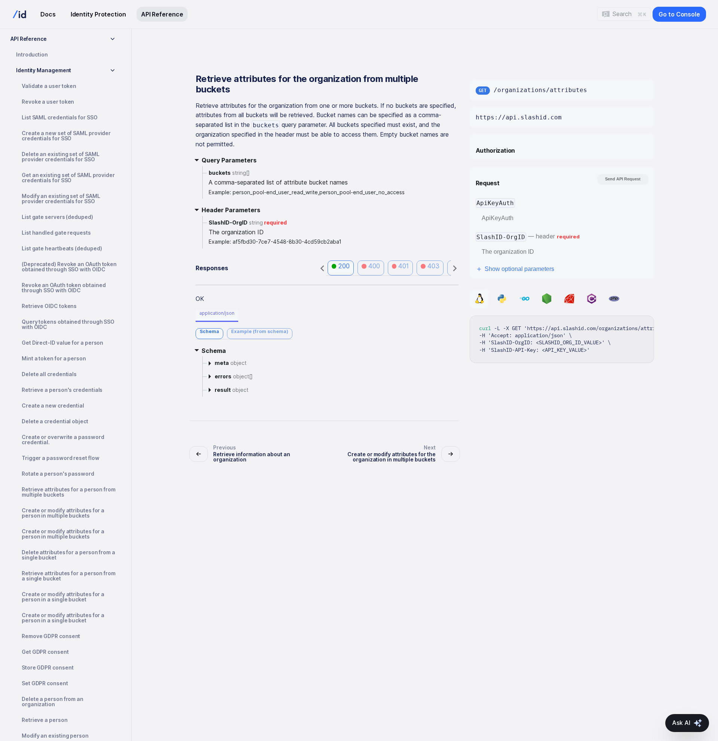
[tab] (209, 333)
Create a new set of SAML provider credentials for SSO (66, 135)
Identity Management (43, 70)
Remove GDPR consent (51, 636)
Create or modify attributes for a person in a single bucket (63, 597)
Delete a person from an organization (52, 701)
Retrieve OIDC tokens (49, 306)
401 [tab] (403, 266)
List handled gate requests (56, 232)
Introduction (32, 54)
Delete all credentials (49, 374)
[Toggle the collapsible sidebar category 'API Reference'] (112, 39)
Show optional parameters (519, 269)
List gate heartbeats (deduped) (62, 248)
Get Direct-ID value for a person (62, 342)
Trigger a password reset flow (60, 458)
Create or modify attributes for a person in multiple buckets (63, 513)
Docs (48, 14)
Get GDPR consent (45, 652)
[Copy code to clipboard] (644, 325)
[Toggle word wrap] (631, 325)
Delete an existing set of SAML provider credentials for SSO (60, 156)
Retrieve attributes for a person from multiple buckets (69, 492)
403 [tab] (433, 266)
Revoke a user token (48, 101)
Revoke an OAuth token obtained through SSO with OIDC (63, 287)
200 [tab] (344, 266)
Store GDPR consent (48, 667)
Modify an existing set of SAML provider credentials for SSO (61, 198)
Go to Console (679, 14)
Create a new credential (53, 405)
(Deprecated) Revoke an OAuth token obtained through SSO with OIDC (69, 266)
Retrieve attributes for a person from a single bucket (69, 576)
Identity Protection (98, 14)
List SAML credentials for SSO (60, 117)
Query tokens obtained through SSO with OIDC (68, 324)
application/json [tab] (216, 313)
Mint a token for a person (54, 358)
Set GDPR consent (45, 683)
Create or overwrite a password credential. (63, 439)
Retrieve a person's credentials (62, 390)
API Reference (162, 14)
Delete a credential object (55, 421)
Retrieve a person (45, 720)
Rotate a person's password (58, 473)
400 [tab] (374, 266)
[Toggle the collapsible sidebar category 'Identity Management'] (112, 70)
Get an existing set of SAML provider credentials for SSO (68, 177)
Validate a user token (49, 86)
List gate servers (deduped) (57, 217)
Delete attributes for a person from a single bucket (68, 555)
